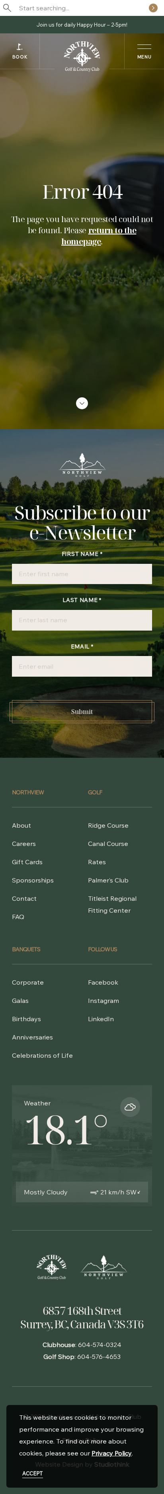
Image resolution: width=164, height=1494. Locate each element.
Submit (82, 711)
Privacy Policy (112, 1453)
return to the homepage (98, 236)
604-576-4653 (99, 1356)
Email (82, 646)
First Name (82, 554)
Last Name (82, 600)
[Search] (153, 8)
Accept (32, 1473)
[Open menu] (144, 51)
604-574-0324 (99, 1345)
